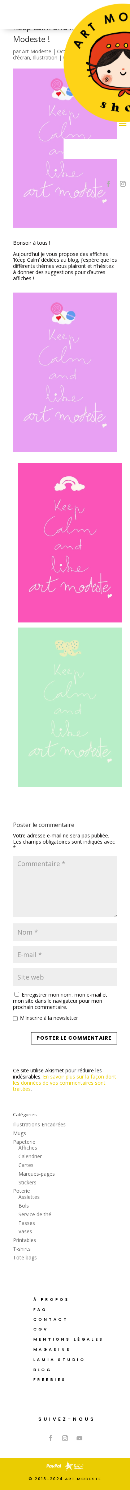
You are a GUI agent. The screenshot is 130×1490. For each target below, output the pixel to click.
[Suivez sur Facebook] (108, 184)
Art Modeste (36, 51)
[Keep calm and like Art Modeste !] (65, 372)
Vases (25, 1231)
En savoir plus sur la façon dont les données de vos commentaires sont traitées (64, 1082)
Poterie (21, 1190)
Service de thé (34, 1214)
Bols (23, 1205)
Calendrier (30, 1156)
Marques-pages (36, 1173)
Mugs (19, 1133)
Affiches (27, 1147)
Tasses (26, 1223)
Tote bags (25, 1257)
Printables (24, 1240)
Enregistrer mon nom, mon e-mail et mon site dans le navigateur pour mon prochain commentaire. (60, 1000)
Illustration (45, 57)
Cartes (26, 1165)
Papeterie (24, 1141)
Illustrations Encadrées (39, 1124)
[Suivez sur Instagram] (123, 184)
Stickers (27, 1182)
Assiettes (29, 1196)
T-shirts (22, 1248)
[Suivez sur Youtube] (79, 1438)
